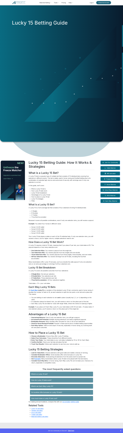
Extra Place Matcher (111, 190)
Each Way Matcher (111, 201)
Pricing (64, 3)
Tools (56, 3)
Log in (92, 3)
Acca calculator (36, 412)
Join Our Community (111, 162)
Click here (71, 430)
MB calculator (111, 173)
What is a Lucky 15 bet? (39, 374)
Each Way (34, 290)
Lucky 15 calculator (37, 408)
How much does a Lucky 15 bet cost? (44, 398)
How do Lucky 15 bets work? (41, 380)
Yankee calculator (37, 410)
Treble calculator (36, 414)
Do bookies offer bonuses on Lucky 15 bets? (46, 392)
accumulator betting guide (70, 402)
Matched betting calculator (39, 416)
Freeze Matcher (111, 179)
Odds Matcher (111, 168)
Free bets (37, 359)
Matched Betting (44, 3)
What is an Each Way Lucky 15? (42, 386)
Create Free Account (103, 2)
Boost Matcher (111, 184)
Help (70, 3)
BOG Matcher (111, 195)
